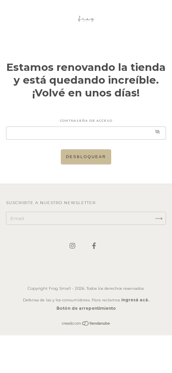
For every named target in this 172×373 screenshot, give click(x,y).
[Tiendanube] (86, 324)
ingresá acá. (135, 300)
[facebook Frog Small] (94, 246)
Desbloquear (86, 156)
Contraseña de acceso (86, 120)
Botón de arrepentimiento (86, 308)
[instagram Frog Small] (73, 246)
